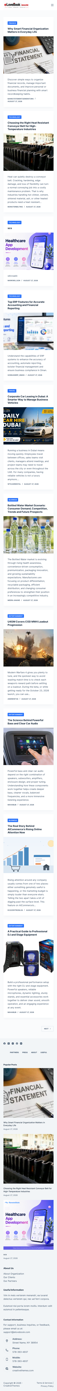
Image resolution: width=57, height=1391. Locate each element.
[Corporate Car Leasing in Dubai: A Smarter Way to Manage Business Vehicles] (28, 425)
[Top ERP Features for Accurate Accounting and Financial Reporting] (28, 331)
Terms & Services (44, 1383)
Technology (14, 117)
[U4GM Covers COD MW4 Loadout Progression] (28, 648)
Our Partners (10, 1281)
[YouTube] (21, 1043)
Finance (12, 23)
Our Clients (9, 1277)
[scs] (28, 251)
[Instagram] (13, 1043)
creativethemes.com (23, 1370)
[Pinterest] (17, 1043)
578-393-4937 (20, 1352)
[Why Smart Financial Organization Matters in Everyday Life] (28, 55)
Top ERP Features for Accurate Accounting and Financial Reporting (26, 305)
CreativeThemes (11, 1385)
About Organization (13, 1273)
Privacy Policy (47, 1386)
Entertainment (16, 616)
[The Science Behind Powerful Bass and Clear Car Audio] (28, 746)
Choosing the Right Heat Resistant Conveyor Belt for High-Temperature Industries (28, 126)
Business (13, 500)
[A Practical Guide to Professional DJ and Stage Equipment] (28, 957)
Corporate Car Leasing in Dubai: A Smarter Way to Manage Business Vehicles (28, 399)
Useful (44, 1052)
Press (25, 1052)
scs (10, 228)
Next (46, 1029)
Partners (14, 1052)
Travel (12, 391)
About (34, 1052)
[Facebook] (4, 1043)
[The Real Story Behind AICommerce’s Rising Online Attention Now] (28, 855)
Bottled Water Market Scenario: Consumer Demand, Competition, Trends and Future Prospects (27, 508)
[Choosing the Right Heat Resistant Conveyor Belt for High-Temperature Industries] (28, 152)
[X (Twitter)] (9, 1043)
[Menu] (52, 5)
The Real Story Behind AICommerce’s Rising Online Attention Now (25, 829)
